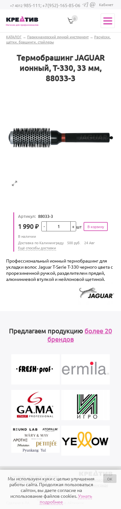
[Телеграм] (85, 5)
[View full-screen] (14, 183)
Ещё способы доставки (37, 247)
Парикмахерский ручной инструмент (58, 36)
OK (109, 478)
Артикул (27, 216)
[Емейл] (92, 5)
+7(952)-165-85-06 (61, 5)
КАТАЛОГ (14, 36)
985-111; (26, 5)
